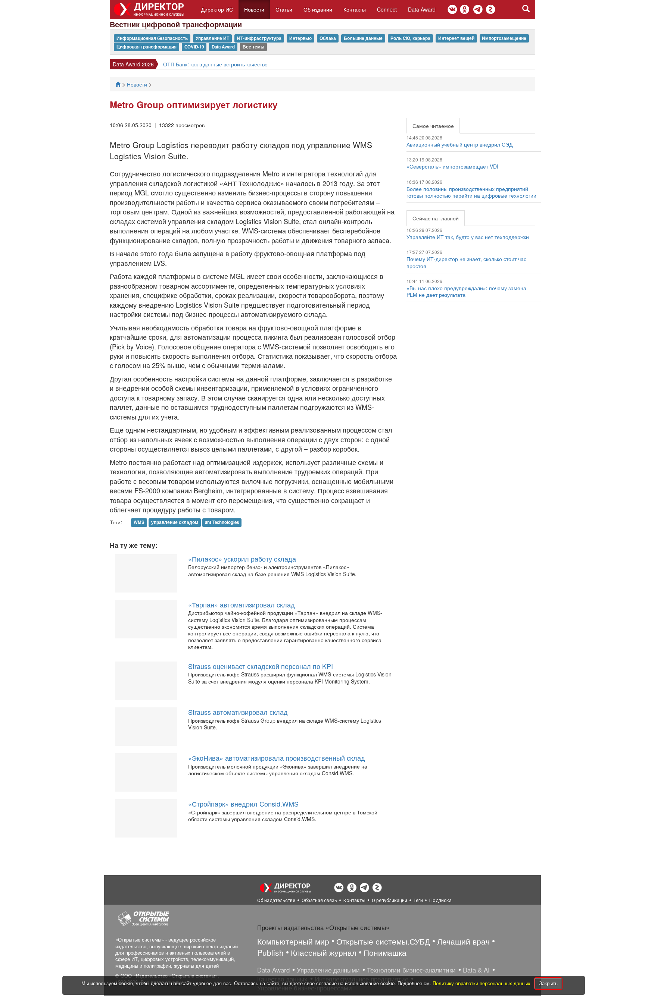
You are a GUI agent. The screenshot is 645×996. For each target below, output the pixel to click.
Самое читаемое (433, 125)
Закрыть (548, 983)
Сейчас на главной (435, 218)
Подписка (440, 900)
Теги (418, 900)
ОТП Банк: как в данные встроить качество (215, 64)
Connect (387, 9)
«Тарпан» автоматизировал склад (241, 604)
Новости (254, 9)
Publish (270, 952)
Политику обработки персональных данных (482, 983)
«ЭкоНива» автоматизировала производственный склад (276, 758)
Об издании (317, 9)
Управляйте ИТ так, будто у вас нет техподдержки (467, 237)
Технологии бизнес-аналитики (411, 969)
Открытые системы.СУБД (383, 941)
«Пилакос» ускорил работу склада (242, 558)
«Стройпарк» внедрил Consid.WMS (243, 803)
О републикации (389, 900)
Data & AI (476, 969)
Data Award (422, 9)
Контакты (354, 9)
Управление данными (328, 969)
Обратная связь (319, 900)
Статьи (283, 9)
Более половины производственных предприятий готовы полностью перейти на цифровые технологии (471, 192)
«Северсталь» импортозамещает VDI (452, 166)
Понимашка (385, 952)
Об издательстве (276, 900)
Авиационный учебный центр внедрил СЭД (459, 144)
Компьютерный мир (293, 941)
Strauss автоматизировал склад (238, 712)
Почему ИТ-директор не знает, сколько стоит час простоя (466, 262)
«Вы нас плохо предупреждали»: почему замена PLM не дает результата (466, 291)
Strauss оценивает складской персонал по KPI (260, 666)
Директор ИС (217, 9)
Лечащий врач (463, 941)
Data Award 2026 (133, 64)
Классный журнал (323, 952)
